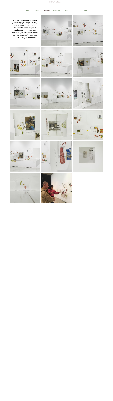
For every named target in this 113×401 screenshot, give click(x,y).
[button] (37, 11)
